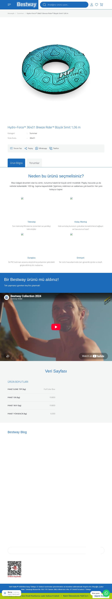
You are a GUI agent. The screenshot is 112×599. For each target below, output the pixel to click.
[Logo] (26, 4)
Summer (33, 133)
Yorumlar (34, 163)
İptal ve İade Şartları (15, 512)
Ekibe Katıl (11, 489)
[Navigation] (9, 4)
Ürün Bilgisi (16, 163)
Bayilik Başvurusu (63, 512)
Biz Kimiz (11, 481)
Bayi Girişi (60, 508)
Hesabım (60, 481)
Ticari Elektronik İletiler (16, 523)
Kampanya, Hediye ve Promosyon (20, 527)
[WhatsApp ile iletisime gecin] (106, 593)
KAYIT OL (93, 550)
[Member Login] (91, 4)
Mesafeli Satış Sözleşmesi (17, 516)
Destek (59, 485)
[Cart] (101, 4)
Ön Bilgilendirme (14, 508)
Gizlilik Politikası (14, 519)
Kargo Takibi (61, 489)
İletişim (10, 492)
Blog (9, 485)
